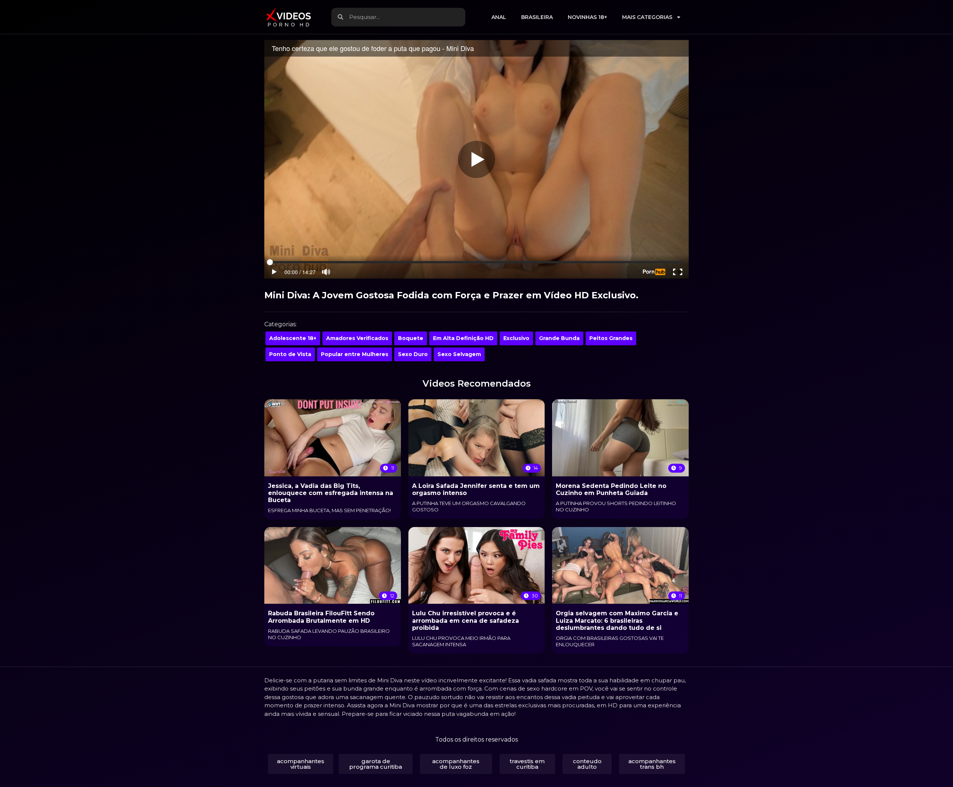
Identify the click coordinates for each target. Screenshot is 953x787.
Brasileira (537, 17)
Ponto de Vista (290, 354)
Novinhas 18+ (587, 17)
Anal (498, 17)
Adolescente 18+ (292, 338)
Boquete (410, 338)
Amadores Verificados (357, 338)
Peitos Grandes (610, 338)
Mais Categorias (647, 17)
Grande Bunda (559, 338)
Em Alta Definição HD (463, 338)
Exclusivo (516, 338)
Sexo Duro (413, 354)
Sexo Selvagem (459, 354)
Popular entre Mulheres (354, 354)
